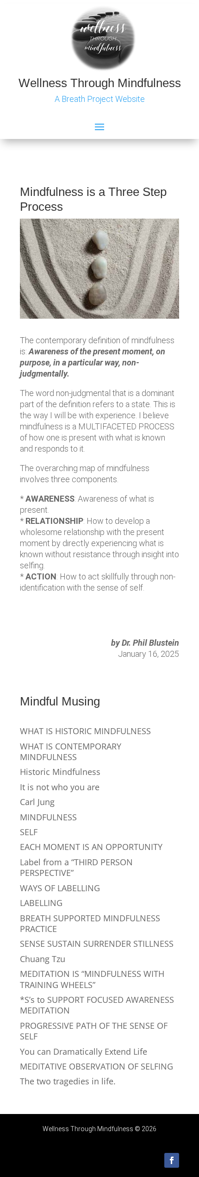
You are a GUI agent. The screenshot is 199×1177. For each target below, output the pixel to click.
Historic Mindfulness (60, 771)
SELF (28, 831)
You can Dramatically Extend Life (83, 1051)
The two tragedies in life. (68, 1081)
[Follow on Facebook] (171, 1160)
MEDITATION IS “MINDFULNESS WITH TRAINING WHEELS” (92, 979)
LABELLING (41, 902)
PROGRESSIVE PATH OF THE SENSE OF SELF (94, 1031)
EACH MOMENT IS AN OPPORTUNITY (91, 846)
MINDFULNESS (48, 817)
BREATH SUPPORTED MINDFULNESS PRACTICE (90, 923)
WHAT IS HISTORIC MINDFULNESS (85, 730)
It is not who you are (60, 787)
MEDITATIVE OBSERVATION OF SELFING (96, 1066)
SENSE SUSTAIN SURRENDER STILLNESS (97, 943)
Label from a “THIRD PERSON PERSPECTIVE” (76, 867)
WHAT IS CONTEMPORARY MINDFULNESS (70, 751)
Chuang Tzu (42, 958)
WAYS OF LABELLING (60, 888)
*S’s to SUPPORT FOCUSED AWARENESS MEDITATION (97, 1005)
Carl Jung (37, 801)
